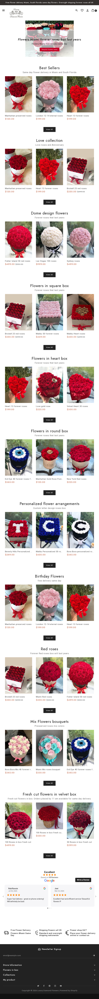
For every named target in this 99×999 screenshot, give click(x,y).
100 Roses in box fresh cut (18, 842)
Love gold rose (43, 406)
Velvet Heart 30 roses (77, 406)
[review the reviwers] (44, 889)
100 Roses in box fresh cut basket (49, 832)
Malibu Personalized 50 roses (49, 551)
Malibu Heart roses (76, 334)
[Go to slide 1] (47, 908)
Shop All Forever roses (49, 49)
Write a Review (83, 880)
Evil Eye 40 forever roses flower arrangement (18, 479)
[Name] (94, 955)
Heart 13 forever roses (78, 116)
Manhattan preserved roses (18, 116)
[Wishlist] (82, 10)
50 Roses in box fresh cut (79, 842)
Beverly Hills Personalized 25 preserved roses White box (18, 551)
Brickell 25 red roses (77, 188)
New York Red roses (76, 479)
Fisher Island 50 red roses (17, 261)
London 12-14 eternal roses (49, 116)
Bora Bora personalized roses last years (80, 551)
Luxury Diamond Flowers (48, 990)
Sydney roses (73, 261)
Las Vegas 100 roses (46, 261)
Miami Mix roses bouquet (48, 769)
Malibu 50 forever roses (47, 334)
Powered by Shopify (68, 990)
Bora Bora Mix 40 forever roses (18, 769)
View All (49, 129)
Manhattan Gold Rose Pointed (49, 479)
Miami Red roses (44, 697)
